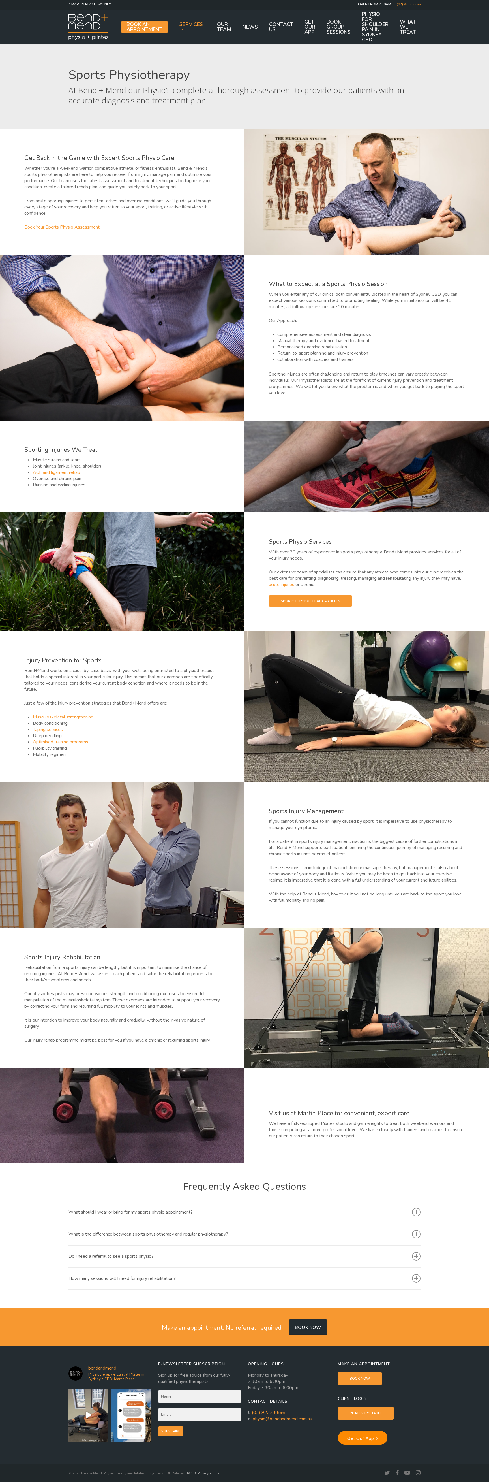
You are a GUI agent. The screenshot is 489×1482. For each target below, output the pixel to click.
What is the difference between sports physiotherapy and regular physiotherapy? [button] (148, 1234)
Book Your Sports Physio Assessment (62, 227)
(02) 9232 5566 (268, 1413)
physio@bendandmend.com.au (282, 1419)
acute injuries (281, 584)
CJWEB (190, 1473)
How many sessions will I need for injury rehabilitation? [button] (122, 1278)
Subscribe (170, 1431)
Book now (308, 1327)
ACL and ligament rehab (56, 472)
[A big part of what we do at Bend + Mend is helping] (88, 1415)
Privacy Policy (208, 1473)
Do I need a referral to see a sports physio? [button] (111, 1256)
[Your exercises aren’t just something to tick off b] (131, 1415)
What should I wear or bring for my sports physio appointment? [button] (130, 1212)
